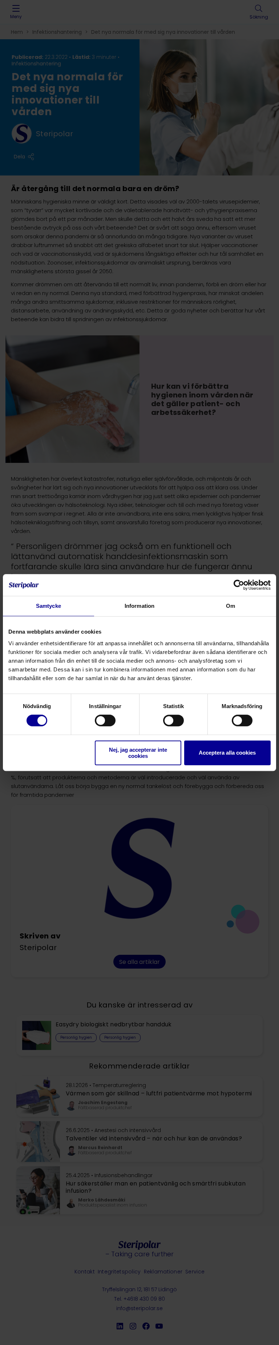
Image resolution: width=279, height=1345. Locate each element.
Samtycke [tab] (48, 606)
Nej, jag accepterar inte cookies (138, 753)
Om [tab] (230, 606)
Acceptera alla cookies (227, 753)
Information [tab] (139, 606)
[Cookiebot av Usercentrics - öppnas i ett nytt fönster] (239, 584)
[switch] (105, 720)
